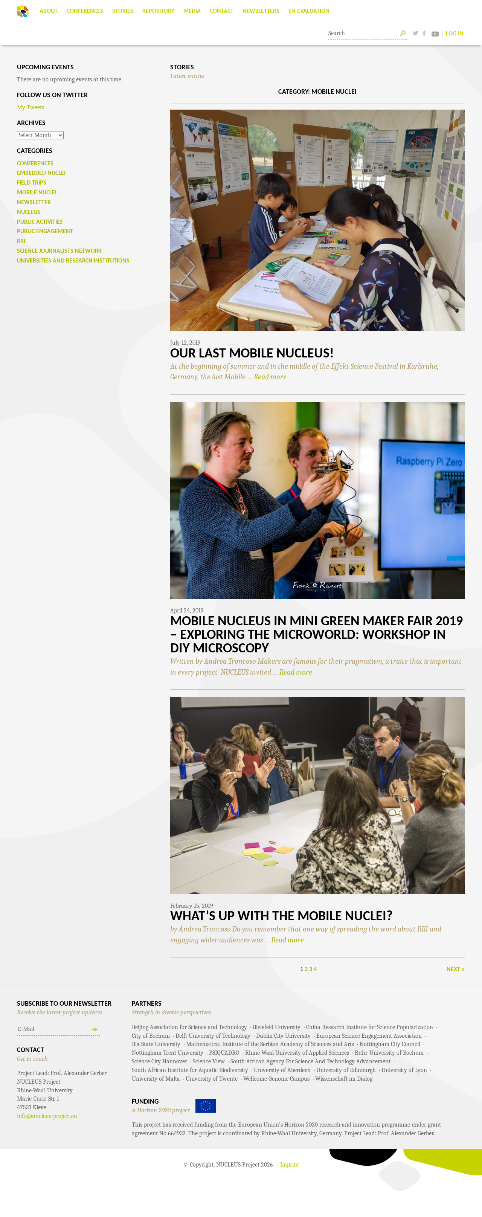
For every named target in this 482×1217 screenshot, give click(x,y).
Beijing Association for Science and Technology (189, 1027)
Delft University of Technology (212, 1035)
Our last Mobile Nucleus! (252, 354)
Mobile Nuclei (36, 193)
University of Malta (156, 1078)
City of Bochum (151, 1035)
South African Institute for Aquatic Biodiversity (190, 1070)
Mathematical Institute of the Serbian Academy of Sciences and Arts (270, 1044)
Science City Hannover (159, 1061)
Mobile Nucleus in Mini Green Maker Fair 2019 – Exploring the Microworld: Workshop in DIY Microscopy (316, 635)
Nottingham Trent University (167, 1052)
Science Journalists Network (59, 251)
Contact (221, 11)
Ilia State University (156, 1044)
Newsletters (261, 11)
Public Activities (40, 222)
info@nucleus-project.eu (47, 1116)
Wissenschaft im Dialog (343, 1078)
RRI (21, 241)
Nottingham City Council (390, 1044)
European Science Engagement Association (369, 1035)
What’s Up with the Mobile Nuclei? (281, 917)
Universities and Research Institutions (73, 261)
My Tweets (30, 107)
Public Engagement (45, 232)
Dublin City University (283, 1035)
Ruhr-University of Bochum (389, 1052)
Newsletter (34, 203)
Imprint (289, 1164)
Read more (270, 377)
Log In (455, 34)
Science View (209, 1061)
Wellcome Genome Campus (276, 1078)
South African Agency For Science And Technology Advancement (310, 1061)
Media (192, 11)
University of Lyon (404, 1070)
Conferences (85, 11)
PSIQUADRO (224, 1052)
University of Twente (212, 1078)
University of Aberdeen (282, 1070)
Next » (456, 970)
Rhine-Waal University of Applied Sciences (297, 1052)
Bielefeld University (276, 1027)
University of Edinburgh (346, 1070)
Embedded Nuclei (41, 173)
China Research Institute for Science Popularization (369, 1027)
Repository (158, 11)
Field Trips (31, 183)
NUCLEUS (28, 212)
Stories (122, 11)
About (49, 11)
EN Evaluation (308, 11)
